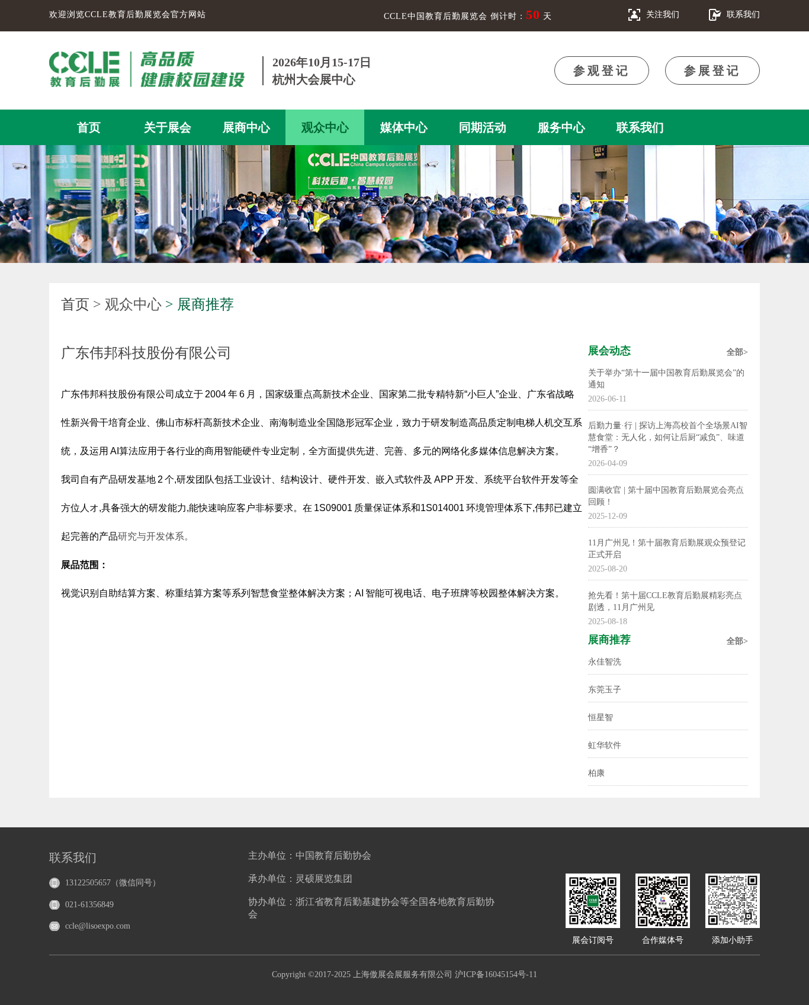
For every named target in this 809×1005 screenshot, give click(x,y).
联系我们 (640, 127)
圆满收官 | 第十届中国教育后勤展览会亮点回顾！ (666, 496)
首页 (89, 127)
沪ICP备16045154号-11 (496, 974)
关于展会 (167, 127)
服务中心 (561, 127)
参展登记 (712, 70)
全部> (737, 352)
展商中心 (246, 127)
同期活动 (482, 127)
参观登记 (601, 70)
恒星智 (600, 717)
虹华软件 (604, 745)
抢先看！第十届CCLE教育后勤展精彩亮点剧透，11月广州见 (665, 601)
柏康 (596, 773)
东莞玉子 (604, 689)
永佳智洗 (604, 661)
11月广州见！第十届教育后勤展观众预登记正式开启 (667, 548)
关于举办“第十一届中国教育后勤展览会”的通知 (666, 378)
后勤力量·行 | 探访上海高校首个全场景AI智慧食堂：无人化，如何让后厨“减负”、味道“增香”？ (667, 437)
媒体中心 (404, 127)
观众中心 (325, 127)
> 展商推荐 (199, 304)
